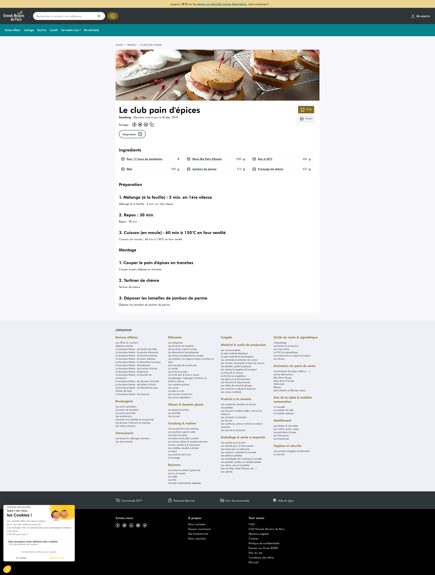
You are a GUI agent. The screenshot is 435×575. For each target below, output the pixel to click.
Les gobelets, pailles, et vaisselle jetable (241, 462)
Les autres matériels (231, 391)
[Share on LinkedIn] (146, 125)
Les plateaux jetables (231, 455)
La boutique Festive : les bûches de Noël (136, 349)
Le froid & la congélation (233, 375)
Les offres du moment (127, 342)
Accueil (119, 44)
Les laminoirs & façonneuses (235, 382)
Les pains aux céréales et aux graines (135, 419)
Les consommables (230, 350)
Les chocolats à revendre (233, 417)
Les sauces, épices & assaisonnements (187, 441)
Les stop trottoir (282, 349)
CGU (252, 524)
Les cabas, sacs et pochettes (235, 465)
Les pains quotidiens (126, 406)
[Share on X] (140, 125)
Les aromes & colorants (180, 394)
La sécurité (279, 454)
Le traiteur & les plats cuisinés (183, 438)
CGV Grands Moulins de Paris (267, 529)
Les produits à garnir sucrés (182, 349)
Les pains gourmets (126, 413)
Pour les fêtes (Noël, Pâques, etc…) (239, 468)
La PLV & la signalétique (286, 352)
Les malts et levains (125, 425)
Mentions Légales (259, 533)
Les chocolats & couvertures (182, 365)
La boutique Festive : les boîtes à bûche (136, 384)
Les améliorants (124, 416)
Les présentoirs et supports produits (292, 355)
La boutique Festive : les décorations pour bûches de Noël (137, 389)
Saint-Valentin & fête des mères (289, 390)
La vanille (173, 368)
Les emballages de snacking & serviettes (241, 458)
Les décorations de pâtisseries (183, 352)
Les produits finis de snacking (183, 428)
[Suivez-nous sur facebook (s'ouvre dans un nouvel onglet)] (119, 525)
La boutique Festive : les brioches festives (136, 355)
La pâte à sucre (176, 390)
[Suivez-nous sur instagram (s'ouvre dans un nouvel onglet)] (125, 525)
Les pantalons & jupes (285, 432)
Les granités (174, 413)
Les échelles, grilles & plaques (236, 366)
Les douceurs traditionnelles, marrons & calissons (241, 412)
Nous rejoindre (197, 538)
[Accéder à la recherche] (112, 16)
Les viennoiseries (124, 441)
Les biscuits (226, 420)
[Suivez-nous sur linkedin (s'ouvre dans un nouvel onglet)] (132, 525)
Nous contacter (197, 524)
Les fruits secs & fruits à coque (183, 374)
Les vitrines (279, 358)
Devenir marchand (199, 529)
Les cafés (172, 476)
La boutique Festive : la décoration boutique (138, 362)
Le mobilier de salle (283, 410)
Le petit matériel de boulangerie (237, 356)
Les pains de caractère (127, 409)
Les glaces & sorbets (178, 409)
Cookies (253, 538)
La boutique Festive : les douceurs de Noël (137, 381)
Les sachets (226, 471)
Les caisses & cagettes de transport (239, 369)
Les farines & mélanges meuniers (133, 438)
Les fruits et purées (177, 371)
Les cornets (174, 416)
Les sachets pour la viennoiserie (237, 445)
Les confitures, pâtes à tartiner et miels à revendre (242, 425)
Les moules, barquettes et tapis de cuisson (242, 363)
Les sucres (173, 387)
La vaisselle (279, 406)
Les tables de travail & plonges (236, 385)
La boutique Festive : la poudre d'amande (137, 352)
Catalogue (124, 330)
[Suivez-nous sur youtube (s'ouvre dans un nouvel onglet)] (139, 525)
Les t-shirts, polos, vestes (286, 429)
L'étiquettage (280, 342)
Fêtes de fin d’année (284, 380)
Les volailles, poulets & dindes (183, 448)
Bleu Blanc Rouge (282, 377)
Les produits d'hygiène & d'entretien (292, 451)
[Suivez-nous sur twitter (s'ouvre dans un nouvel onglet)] (146, 525)
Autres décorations (283, 374)
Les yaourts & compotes (233, 430)
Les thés (172, 479)
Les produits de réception (181, 345)
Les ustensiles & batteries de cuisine (239, 359)
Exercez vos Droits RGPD (263, 548)
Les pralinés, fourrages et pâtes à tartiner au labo (191, 360)
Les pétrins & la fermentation (235, 379)
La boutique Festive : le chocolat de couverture (133, 376)
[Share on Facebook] (134, 125)
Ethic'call (253, 562)
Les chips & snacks (177, 435)
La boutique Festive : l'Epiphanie (132, 371)
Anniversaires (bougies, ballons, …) (292, 371)
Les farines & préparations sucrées (186, 355)
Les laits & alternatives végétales (184, 483)
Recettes (131, 44)
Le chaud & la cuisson (232, 372)
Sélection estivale (124, 345)
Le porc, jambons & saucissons (184, 444)
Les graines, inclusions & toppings (133, 422)
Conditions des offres (261, 557)
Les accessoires (281, 438)
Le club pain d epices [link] (151, 44)
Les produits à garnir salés (181, 431)
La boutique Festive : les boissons (133, 394)
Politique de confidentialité (264, 543)
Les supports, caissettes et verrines (238, 452)
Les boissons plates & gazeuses (184, 470)
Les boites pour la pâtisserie (235, 449)
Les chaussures (281, 435)
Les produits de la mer (179, 454)
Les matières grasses (178, 384)
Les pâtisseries (175, 342)
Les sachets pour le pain (233, 442)
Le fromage (174, 457)
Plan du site (255, 552)
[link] (121, 44)
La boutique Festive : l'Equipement (133, 365)
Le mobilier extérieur (284, 413)
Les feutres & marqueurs (286, 345)
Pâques (277, 387)
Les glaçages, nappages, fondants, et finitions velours (187, 379)
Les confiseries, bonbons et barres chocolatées (238, 406)
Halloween (279, 383)
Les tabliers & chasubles (286, 425)
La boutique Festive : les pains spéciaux (136, 358)
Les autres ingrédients (179, 397)
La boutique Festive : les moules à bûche (136, 368)
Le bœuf (172, 451)
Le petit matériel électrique (234, 353)
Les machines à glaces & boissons (238, 388)
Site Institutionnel (198, 533)
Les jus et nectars (177, 473)
